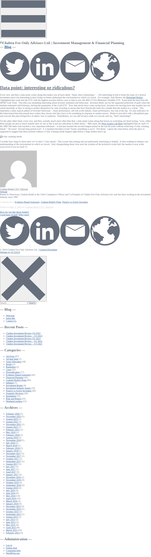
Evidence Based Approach (27, 202)
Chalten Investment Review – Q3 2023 (24, 336)
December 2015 (13, 506)
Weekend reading (14, 401)
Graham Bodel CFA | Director (14, 189)
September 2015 (13, 514)
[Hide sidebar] (23, 278)
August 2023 (12, 419)
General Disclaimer (48, 249)
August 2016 (12, 488)
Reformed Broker (134, 97)
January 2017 (12, 474)
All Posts (10, 356)
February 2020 (13, 435)
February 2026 (13, 414)
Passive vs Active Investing (75, 202)
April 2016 (11, 498)
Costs (8, 369)
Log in (9, 545)
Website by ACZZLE (10, 252)
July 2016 (10, 490)
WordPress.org (13, 553)
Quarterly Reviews (14, 393)
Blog (7, 47)
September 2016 (13, 485)
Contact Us (11, 321)
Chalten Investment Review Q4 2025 (23, 333)
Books (9, 364)
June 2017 (10, 469)
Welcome (10, 315)
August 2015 (12, 517)
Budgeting (11, 367)
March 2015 (11, 530)
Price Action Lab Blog (112, 123)
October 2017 (12, 459)
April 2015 (11, 527)
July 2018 (10, 443)
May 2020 (10, 432)
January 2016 (12, 503)
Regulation (11, 396)
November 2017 (13, 456)
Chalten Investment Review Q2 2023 (23, 338)
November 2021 (13, 424)
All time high (12, 359)
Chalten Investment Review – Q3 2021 (24, 344)
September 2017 (13, 461)
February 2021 (13, 429)
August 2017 (12, 464)
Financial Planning (14, 377)
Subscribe (10, 318)
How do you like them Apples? (14, 212)
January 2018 (12, 451)
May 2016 (10, 496)
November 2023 (13, 416)
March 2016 (11, 501)
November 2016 (13, 480)
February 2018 (13, 448)
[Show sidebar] (23, 19)
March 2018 (11, 445)
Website (3, 192)
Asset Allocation (13, 361)
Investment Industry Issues (18, 388)
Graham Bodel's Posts (51, 202)
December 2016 (13, 477)
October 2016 (12, 482)
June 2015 (10, 522)
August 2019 (12, 437)
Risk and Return (13, 398)
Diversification (13, 372)
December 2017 (13, 453)
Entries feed (11, 548)
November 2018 (13, 440)
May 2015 (10, 525)
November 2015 (13, 509)
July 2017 (10, 466)
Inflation (10, 383)
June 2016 (10, 493)
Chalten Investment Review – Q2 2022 (24, 341)
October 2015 (12, 511)
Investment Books (14, 385)
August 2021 (12, 427)
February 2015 (13, 533)
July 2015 (10, 519)
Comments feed (13, 550)
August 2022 (12, 422)
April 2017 (11, 472)
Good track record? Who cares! (14, 214)
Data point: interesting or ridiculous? (37, 87)
